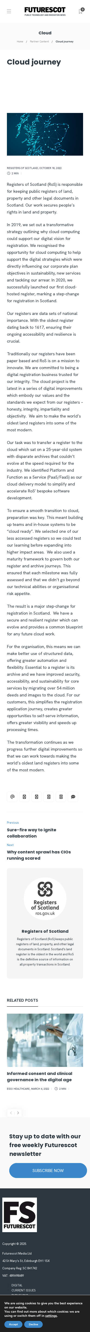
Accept (13, 1324)
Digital (17, 1285)
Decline (33, 1324)
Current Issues (24, 1290)
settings (51, 1316)
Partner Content (39, 41)
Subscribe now (48, 1170)
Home (20, 41)
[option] (45, 1053)
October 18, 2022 (50, 168)
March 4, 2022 (40, 1088)
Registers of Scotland (22, 168)
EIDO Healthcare (18, 1088)
